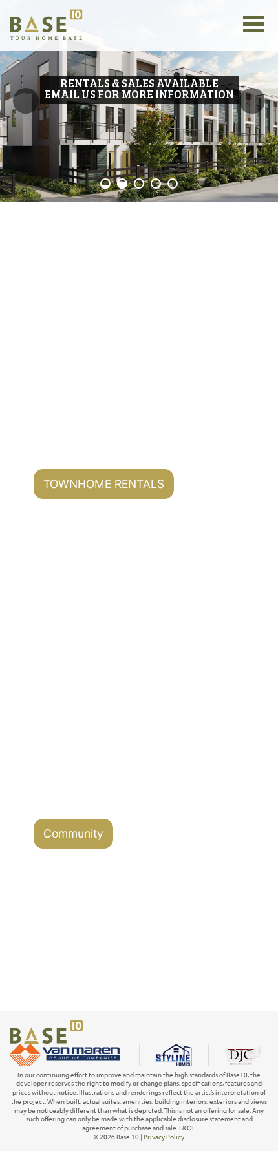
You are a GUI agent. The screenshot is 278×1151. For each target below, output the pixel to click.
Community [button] (73, 833)
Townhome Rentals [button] (103, 484)
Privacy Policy (164, 1136)
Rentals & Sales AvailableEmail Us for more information (139, 88)
